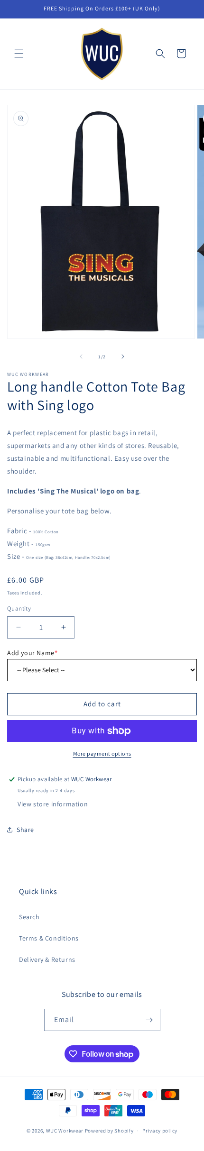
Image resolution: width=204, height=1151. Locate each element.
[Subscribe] (149, 1020)
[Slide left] (81, 356)
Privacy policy (159, 1130)
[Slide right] (122, 356)
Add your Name (32, 653)
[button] (19, 53)
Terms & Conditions (49, 938)
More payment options (102, 753)
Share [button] (25, 829)
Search (29, 917)
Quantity (19, 608)
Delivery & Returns (47, 959)
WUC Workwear (64, 1130)
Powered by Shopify (109, 1130)
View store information (53, 804)
